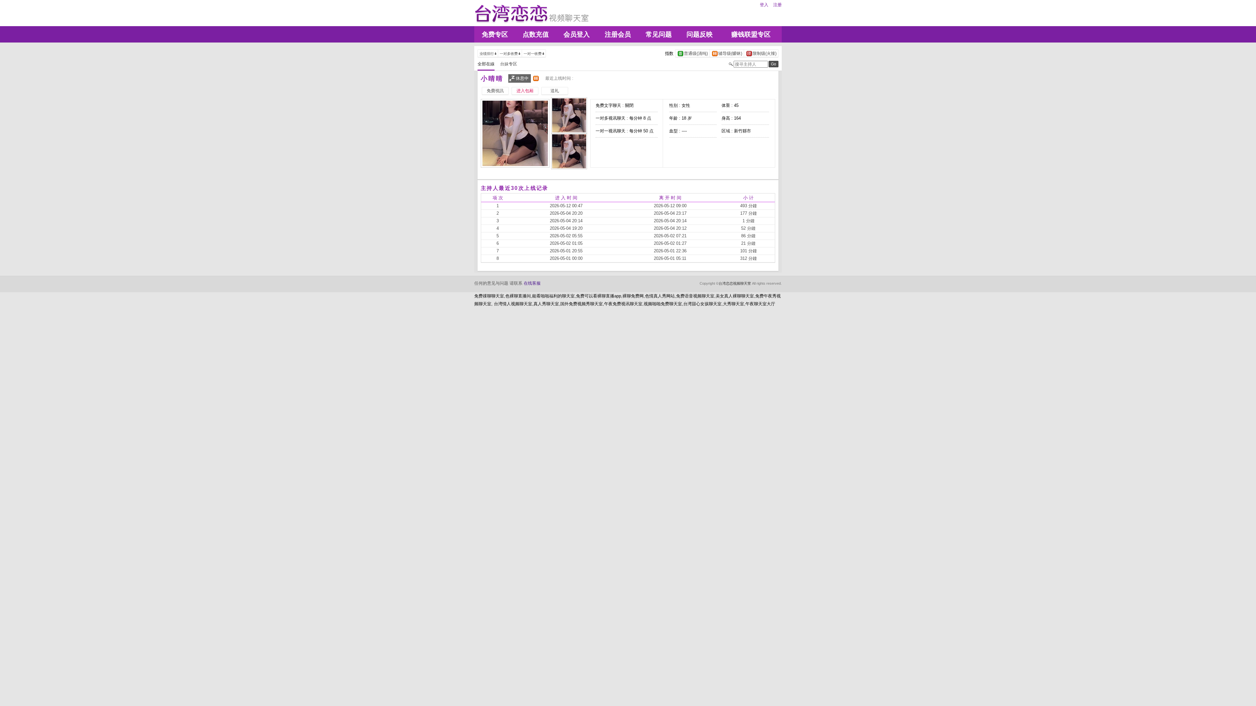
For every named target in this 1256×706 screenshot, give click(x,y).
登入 (764, 4)
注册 (777, 4)
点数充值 (536, 34)
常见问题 (659, 34)
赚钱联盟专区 (751, 34)
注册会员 (618, 34)
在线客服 (532, 283)
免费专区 (495, 34)
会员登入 (577, 34)
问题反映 (700, 34)
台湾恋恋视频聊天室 (735, 283)
